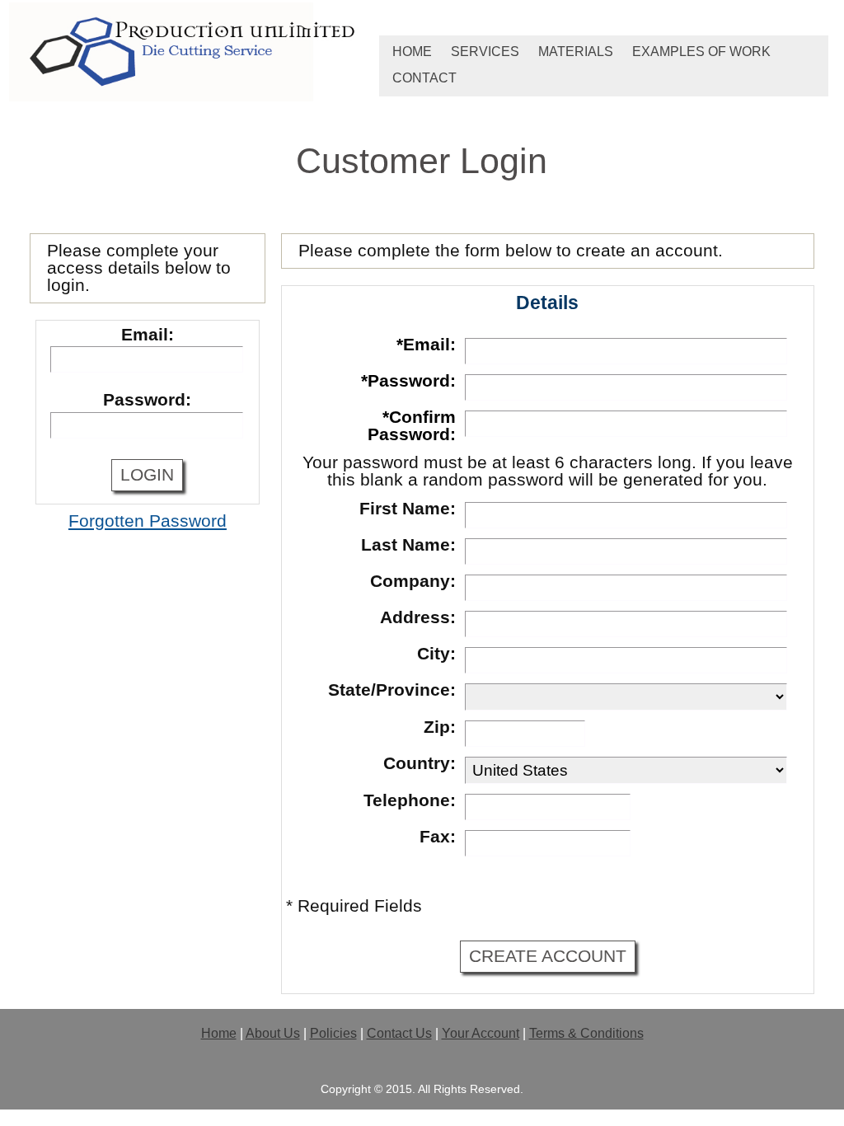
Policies (333, 1033)
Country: (419, 763)
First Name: (407, 508)
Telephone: (409, 800)
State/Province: (392, 690)
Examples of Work (701, 52)
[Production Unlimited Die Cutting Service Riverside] (191, 53)
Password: (147, 400)
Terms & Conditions (586, 1033)
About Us (273, 1033)
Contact (424, 78)
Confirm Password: (412, 425)
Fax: (438, 837)
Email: (147, 335)
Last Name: (408, 545)
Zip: (440, 727)
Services (485, 52)
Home (412, 52)
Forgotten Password (147, 521)
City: (436, 654)
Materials (575, 52)
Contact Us (399, 1033)
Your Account (480, 1033)
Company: (413, 581)
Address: (418, 617)
